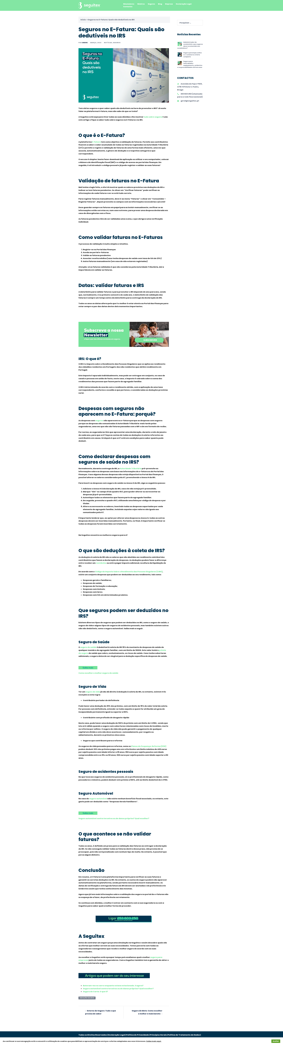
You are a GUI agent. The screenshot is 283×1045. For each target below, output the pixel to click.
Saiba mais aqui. (153, 1041)
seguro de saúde (88, 647)
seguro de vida (93, 692)
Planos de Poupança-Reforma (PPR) (148, 746)
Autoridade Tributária (131, 468)
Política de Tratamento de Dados (184, 1035)
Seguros (151, 4)
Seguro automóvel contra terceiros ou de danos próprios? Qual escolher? (113, 818)
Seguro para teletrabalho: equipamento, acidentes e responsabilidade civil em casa (189, 64)
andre (85, 43)
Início (83, 19)
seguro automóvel (98, 798)
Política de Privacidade (137, 1035)
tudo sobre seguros (153, 117)
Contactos (127, 7)
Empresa (169, 4)
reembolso (101, 563)
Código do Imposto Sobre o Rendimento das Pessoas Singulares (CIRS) (129, 571)
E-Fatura (96, 142)
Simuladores (128, 4)
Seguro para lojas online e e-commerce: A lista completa (192, 55)
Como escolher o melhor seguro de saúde (98, 673)
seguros (99, 420)
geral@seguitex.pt (190, 101)
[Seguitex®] (89, 5)
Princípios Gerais (158, 1035)
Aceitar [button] (276, 1041)
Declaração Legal (184, 4)
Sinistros (141, 4)
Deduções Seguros (87, 998)
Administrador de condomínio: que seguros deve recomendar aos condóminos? (190, 45)
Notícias (108, 43)
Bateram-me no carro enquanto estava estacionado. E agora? (113, 985)
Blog (160, 4)
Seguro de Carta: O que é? (95, 991)
